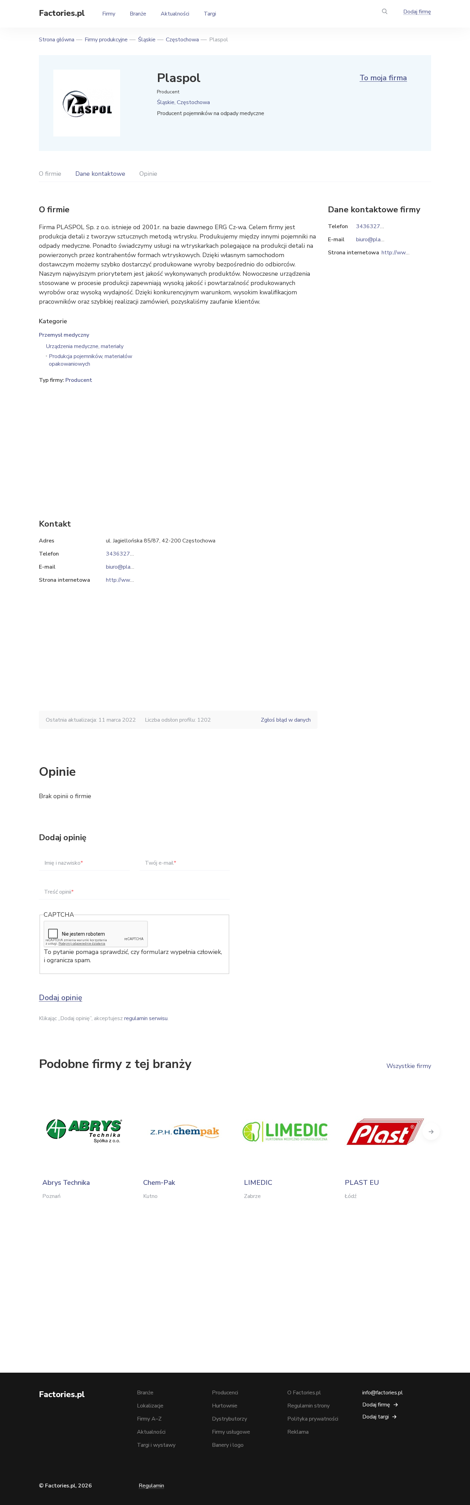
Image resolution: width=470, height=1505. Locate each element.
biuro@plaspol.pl (126, 567)
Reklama (298, 1432)
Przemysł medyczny (64, 335)
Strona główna (56, 39)
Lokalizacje (150, 1406)
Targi (210, 14)
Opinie (148, 174)
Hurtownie (224, 1406)
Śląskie (147, 39)
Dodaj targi (375, 1417)
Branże (138, 14)
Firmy (108, 14)
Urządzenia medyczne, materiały (85, 346)
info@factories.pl (382, 1392)
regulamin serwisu (146, 1018)
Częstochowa (182, 39)
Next (431, 1131)
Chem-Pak (159, 1182)
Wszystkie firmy (408, 1066)
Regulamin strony (308, 1406)
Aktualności (175, 14)
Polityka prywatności (312, 1419)
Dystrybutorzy (229, 1419)
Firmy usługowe (231, 1432)
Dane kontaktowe (100, 174)
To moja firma (383, 78)
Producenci (225, 1392)
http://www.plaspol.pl (132, 580)
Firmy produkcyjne (106, 39)
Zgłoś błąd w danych (286, 720)
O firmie (50, 174)
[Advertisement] (178, 441)
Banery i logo (228, 1445)
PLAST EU (362, 1182)
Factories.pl (62, 13)
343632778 (121, 554)
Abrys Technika (66, 1182)
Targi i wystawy (156, 1445)
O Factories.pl (304, 1392)
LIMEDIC (258, 1182)
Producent (78, 380)
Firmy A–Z (149, 1419)
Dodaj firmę (417, 12)
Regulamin (151, 1485)
